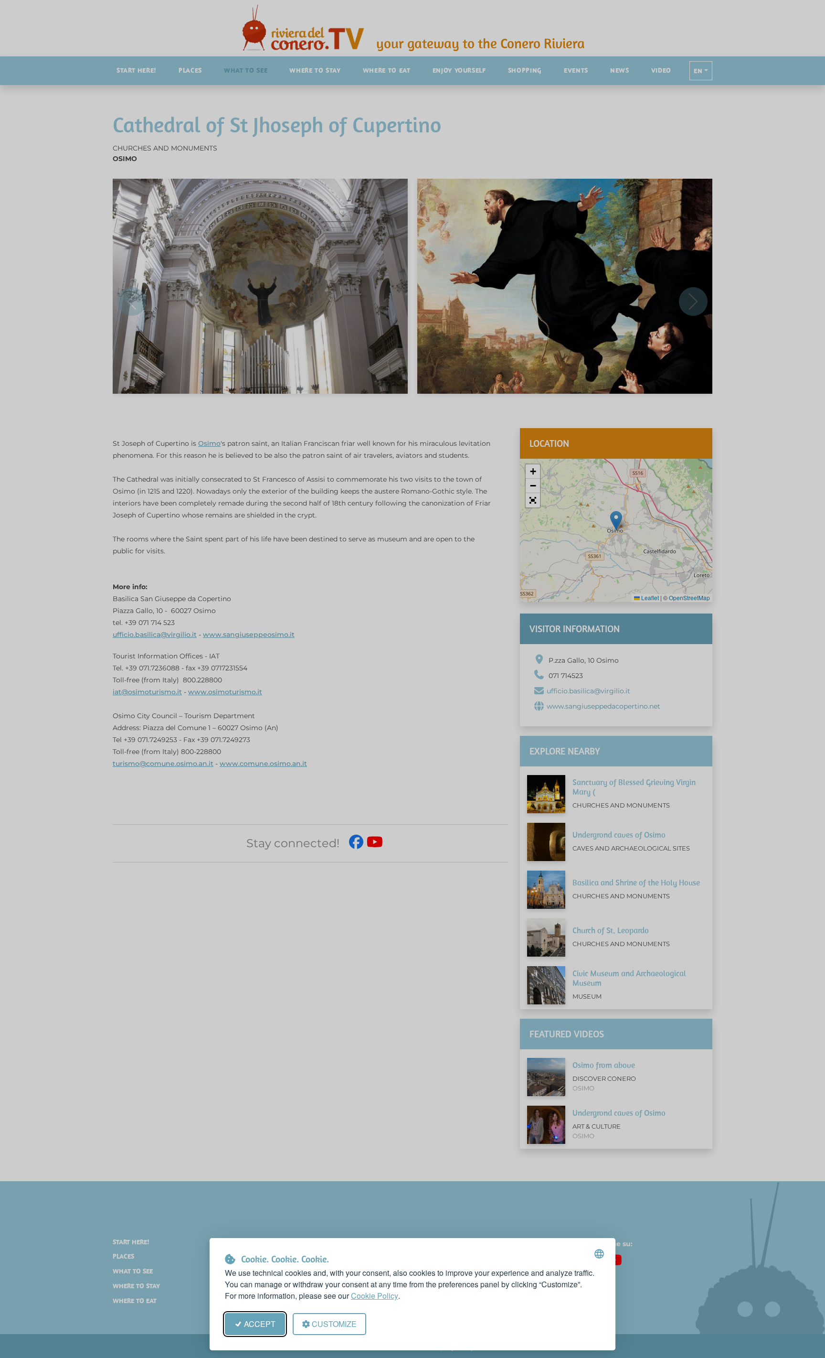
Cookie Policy (374, 1295)
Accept (259, 1323)
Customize (334, 1323)
